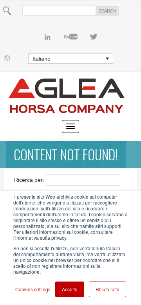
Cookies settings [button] (33, 289)
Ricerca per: (29, 180)
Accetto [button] (70, 289)
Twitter (94, 37)
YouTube (70, 37)
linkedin (47, 37)
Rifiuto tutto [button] (107, 289)
